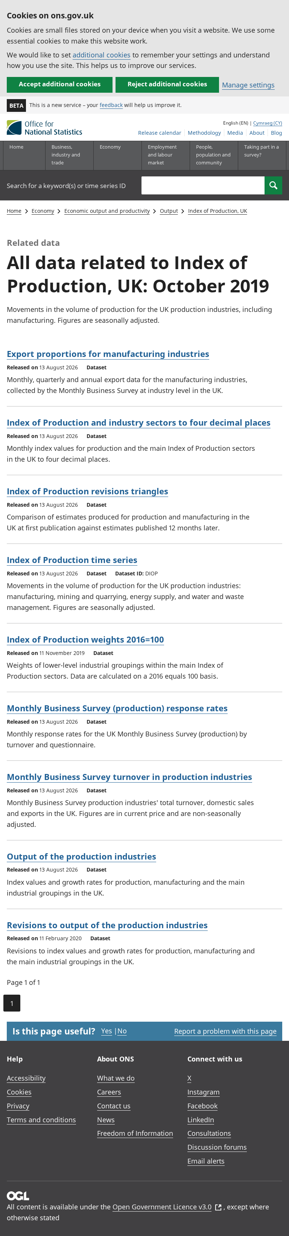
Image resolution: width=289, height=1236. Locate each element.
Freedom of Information (135, 1133)
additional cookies (102, 54)
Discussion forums (217, 1147)
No (122, 1030)
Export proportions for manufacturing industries (108, 353)
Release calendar (159, 132)
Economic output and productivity (107, 210)
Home (16, 146)
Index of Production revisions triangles (87, 491)
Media (235, 132)
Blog (276, 132)
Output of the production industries (81, 856)
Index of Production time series (72, 559)
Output (169, 210)
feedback (111, 104)
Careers (109, 1091)
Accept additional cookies (59, 84)
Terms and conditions (41, 1119)
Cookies (19, 1091)
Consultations (209, 1133)
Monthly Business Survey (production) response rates (117, 708)
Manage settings (248, 84)
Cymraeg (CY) (267, 123)
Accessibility (26, 1077)
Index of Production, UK (217, 210)
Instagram (203, 1091)
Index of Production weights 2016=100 (85, 639)
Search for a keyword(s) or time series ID (66, 185)
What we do (116, 1077)
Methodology (204, 132)
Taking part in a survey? (261, 150)
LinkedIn (200, 1119)
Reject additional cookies (167, 84)
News (106, 1119)
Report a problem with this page (225, 1031)
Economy (43, 210)
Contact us (114, 1105)
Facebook (202, 1105)
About (257, 132)
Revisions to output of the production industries (107, 924)
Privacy (18, 1105)
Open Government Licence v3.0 (162, 1206)
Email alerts (206, 1160)
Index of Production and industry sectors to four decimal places (139, 422)
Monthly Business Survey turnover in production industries (129, 776)
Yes (106, 1030)
